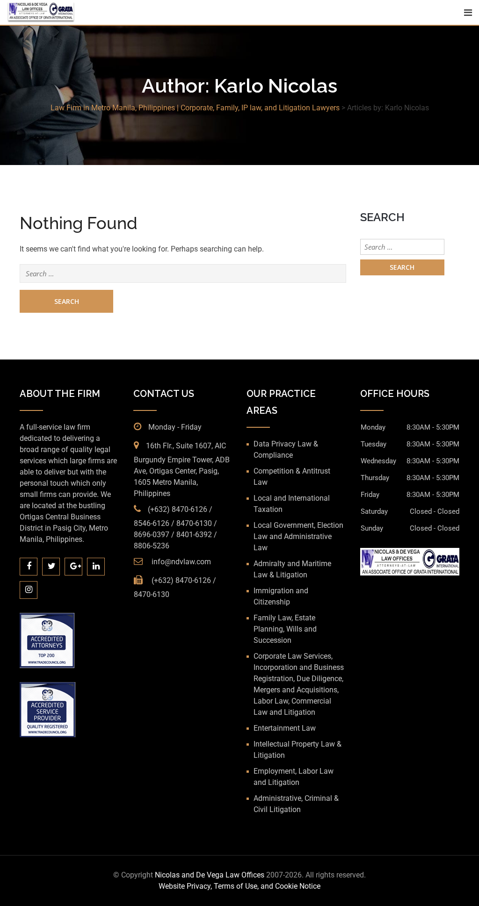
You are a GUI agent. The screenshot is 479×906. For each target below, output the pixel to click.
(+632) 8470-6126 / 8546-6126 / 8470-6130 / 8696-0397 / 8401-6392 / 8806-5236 (175, 527)
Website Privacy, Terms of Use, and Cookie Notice (239, 886)
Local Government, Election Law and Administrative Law (298, 536)
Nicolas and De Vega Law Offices (210, 874)
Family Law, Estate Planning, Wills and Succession (285, 629)
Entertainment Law (285, 728)
